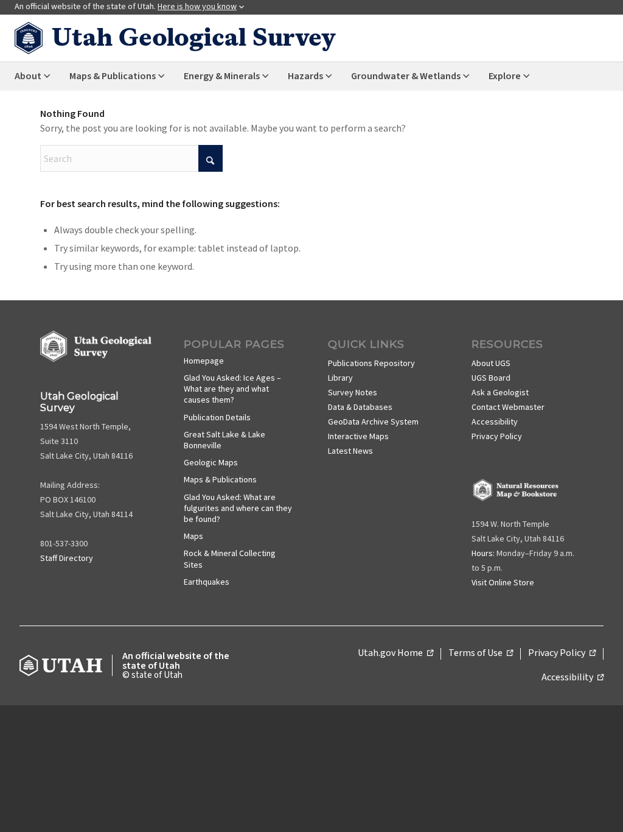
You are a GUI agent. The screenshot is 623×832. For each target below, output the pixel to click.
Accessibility (495, 421)
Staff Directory (66, 557)
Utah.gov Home (395, 653)
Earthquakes (206, 581)
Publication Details (217, 417)
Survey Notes (352, 392)
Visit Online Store (503, 582)
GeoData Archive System (373, 421)
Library (340, 377)
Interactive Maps (358, 436)
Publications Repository (371, 363)
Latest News (350, 450)
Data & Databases (360, 406)
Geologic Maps (211, 462)
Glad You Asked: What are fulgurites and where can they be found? (238, 508)
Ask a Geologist (500, 392)
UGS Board (491, 377)
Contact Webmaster (508, 406)
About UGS (491, 363)
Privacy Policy (497, 436)
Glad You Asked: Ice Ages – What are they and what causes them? (232, 388)
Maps (193, 536)
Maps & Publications (220, 479)
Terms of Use (480, 653)
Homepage (204, 360)
